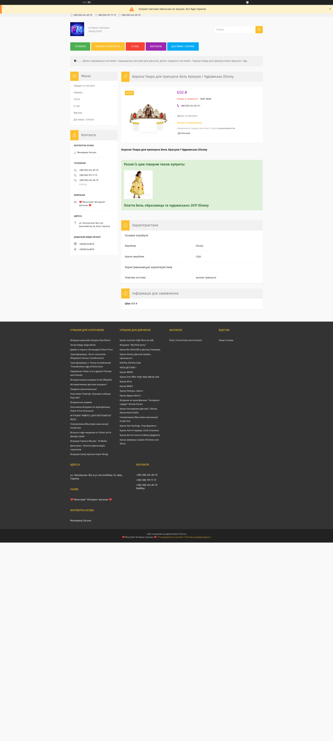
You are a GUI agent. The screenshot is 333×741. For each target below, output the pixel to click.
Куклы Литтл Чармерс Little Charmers (139, 430)
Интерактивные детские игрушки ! (88, 385)
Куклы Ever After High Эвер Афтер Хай (139, 377)
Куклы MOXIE (126, 372)
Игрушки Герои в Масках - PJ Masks (88, 441)
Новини (78, 92)
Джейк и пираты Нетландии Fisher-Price (91, 350)
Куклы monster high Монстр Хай (136, 340)
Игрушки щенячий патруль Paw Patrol (90, 340)
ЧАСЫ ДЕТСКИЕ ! (128, 368)
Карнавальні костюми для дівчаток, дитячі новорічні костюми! (154, 61)
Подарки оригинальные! (83, 389)
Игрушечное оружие (81, 402)
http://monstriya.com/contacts (185, 340)
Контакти (156, 46)
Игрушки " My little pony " (133, 345)
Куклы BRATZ (126, 386)
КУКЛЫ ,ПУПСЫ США (130, 363)
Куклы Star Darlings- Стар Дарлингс (138, 426)
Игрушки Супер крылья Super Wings (89, 454)
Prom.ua (182, 534)
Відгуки (78, 113)
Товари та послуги (107, 46)
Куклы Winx (126, 382)
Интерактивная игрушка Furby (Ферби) (91, 380)
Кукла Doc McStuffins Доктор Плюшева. (140, 350)
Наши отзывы (226, 340)
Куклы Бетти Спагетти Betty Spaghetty (140, 435)
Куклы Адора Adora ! (130, 396)
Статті (77, 99)
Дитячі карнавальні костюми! (99, 61)
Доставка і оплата (183, 46)
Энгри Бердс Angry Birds (83, 345)
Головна (80, 46)
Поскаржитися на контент (171, 537)
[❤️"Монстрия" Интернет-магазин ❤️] (77, 35)
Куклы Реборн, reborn (131, 391)
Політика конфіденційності (198, 537)
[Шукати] (259, 29)
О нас (135, 46)
